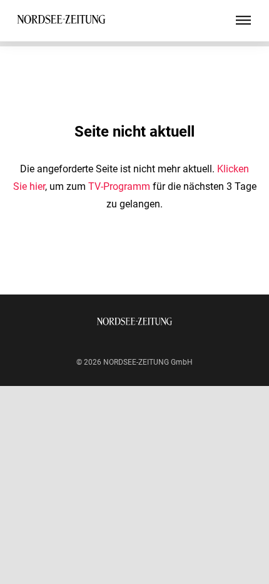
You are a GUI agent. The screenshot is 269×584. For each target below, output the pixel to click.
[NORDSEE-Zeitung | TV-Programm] (61, 21)
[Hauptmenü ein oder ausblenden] (243, 21)
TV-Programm (119, 186)
